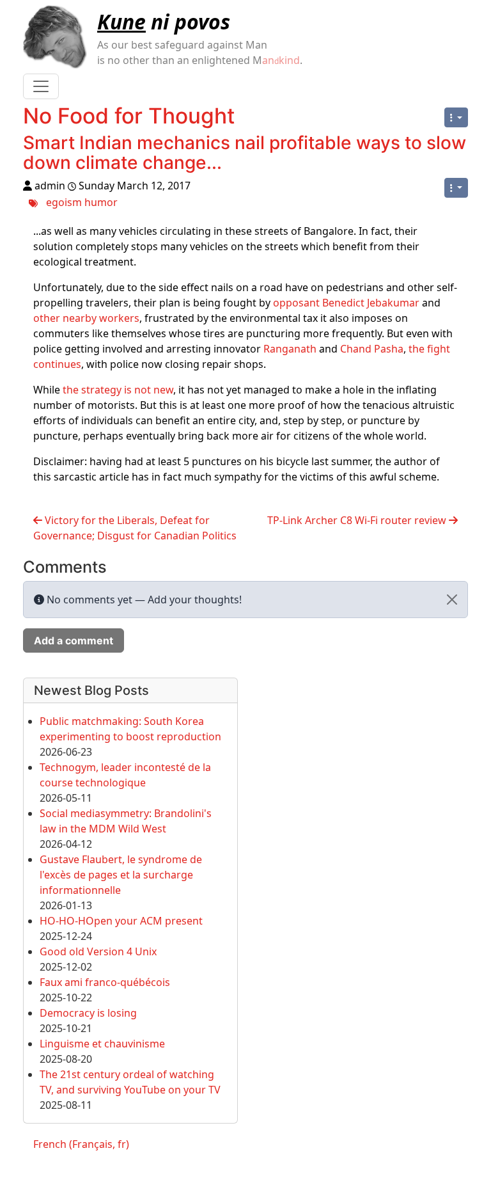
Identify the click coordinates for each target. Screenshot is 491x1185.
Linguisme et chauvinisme (102, 1044)
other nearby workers (86, 318)
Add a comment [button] (73, 640)
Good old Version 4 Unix (98, 951)
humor (101, 202)
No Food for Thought (129, 116)
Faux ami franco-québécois (105, 982)
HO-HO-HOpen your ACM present (121, 921)
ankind (281, 60)
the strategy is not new (118, 390)
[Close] (452, 599)
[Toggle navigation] (41, 86)
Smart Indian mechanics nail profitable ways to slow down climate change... (244, 152)
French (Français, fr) (81, 1144)
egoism (64, 202)
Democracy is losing (88, 1013)
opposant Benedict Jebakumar (346, 303)
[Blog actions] (456, 117)
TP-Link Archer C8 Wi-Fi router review (358, 520)
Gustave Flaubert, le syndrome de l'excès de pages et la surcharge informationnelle (121, 874)
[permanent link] (233, 165)
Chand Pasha (371, 349)
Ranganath (289, 349)
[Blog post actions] (456, 188)
